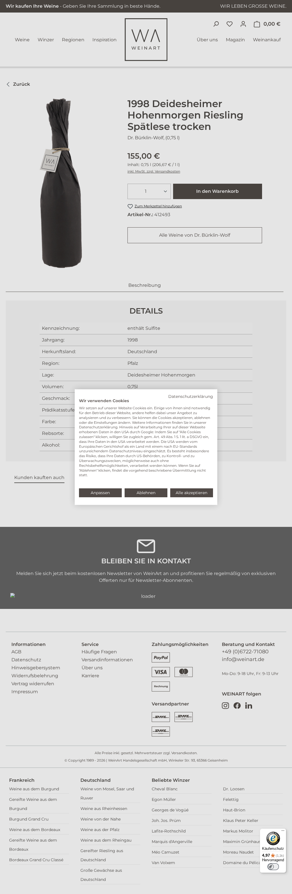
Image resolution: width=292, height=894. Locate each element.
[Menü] (282, 831)
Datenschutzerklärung (190, 396)
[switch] (273, 866)
